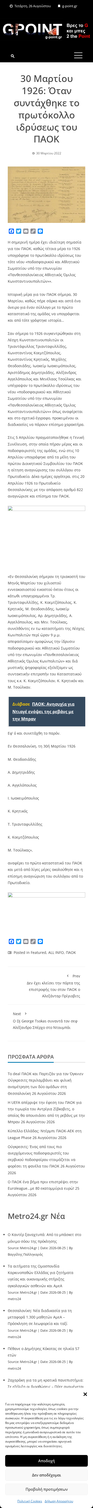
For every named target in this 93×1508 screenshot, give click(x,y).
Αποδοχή (46, 1460)
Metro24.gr (28, 1248)
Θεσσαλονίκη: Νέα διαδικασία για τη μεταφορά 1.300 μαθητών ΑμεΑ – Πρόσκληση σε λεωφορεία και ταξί (40, 1317)
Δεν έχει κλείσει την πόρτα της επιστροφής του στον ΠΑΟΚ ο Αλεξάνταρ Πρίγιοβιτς (53, 986)
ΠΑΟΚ (71, 952)
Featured (38, 952)
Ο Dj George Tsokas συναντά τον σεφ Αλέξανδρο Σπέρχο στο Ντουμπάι (45, 1020)
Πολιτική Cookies (29, 1501)
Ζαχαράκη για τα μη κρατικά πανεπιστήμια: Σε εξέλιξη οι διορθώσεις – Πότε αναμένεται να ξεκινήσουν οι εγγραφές (46, 1387)
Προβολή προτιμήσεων (47, 1489)
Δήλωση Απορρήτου (59, 1501)
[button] (85, 1394)
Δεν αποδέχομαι (46, 1474)
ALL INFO (56, 952)
